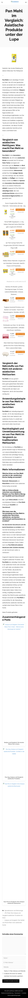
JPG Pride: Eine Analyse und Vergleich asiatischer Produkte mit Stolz (12, 915)
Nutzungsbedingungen (14, 995)
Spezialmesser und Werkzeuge (13, 910)
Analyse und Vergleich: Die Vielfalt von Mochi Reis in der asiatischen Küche (13, 922)
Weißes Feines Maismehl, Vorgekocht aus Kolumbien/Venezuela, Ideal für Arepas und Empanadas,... (14, 263)
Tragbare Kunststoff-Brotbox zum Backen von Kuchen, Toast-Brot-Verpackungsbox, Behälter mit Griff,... (14, 309)
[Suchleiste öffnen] (2, 2)
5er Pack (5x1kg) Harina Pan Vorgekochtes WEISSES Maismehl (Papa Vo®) (14, 245)
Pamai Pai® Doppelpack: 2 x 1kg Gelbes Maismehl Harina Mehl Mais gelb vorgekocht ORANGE (14, 224)
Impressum (17, 993)
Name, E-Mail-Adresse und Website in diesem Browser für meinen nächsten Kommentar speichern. (14, 973)
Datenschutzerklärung (7, 993)
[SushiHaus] (15, 2)
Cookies (24, 993)
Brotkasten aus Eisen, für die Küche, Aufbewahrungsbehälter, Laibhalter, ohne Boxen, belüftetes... (14, 327)
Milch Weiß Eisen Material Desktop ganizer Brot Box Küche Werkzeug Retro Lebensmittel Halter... (14, 345)
